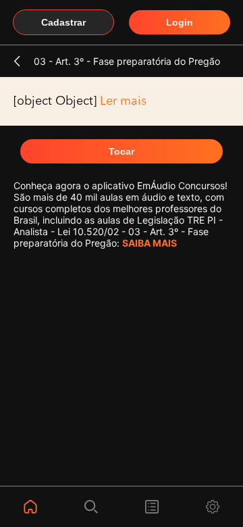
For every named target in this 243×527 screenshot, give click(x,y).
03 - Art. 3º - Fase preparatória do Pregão (127, 61)
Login (179, 22)
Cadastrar (63, 22)
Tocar (121, 151)
